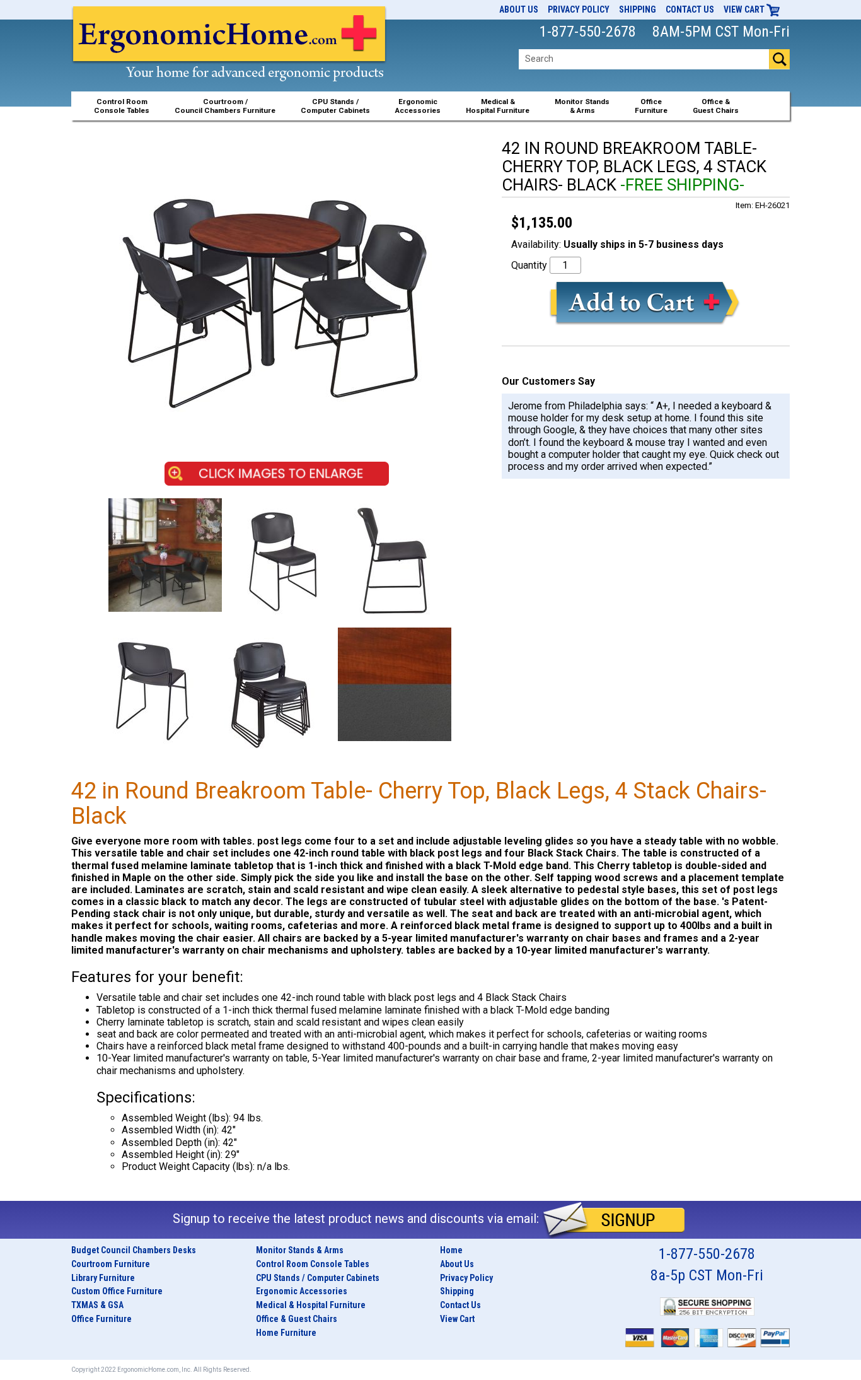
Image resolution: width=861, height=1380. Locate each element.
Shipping (637, 9)
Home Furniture (286, 1333)
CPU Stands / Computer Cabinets (335, 106)
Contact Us (690, 9)
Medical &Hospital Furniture (497, 106)
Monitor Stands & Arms (300, 1250)
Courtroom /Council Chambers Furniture (225, 106)
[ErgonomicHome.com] (229, 58)
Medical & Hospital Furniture (311, 1305)
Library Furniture (103, 1278)
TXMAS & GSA (97, 1305)
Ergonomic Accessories (301, 1291)
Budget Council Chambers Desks (133, 1250)
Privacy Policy (579, 9)
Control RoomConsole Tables (121, 106)
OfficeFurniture (651, 106)
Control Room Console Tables (312, 1264)
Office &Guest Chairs (716, 106)
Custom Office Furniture (117, 1291)
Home (451, 1250)
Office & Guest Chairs (296, 1319)
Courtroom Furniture (110, 1264)
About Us (518, 9)
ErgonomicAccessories (418, 106)
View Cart (745, 9)
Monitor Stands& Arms (582, 106)
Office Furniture (101, 1319)
